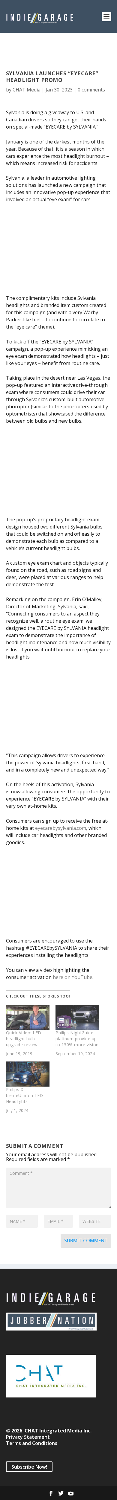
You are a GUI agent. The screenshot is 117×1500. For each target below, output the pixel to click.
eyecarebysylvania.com (60, 828)
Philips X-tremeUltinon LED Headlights (24, 1095)
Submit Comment (86, 1240)
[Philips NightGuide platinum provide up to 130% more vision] (77, 1017)
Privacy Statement (28, 1437)
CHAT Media (26, 89)
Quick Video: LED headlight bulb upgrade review (23, 1038)
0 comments (91, 89)
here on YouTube (72, 977)
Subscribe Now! (29, 1467)
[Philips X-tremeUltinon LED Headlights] (28, 1073)
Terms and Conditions (31, 1443)
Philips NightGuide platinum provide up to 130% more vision (77, 1038)
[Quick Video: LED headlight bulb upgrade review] (28, 1017)
